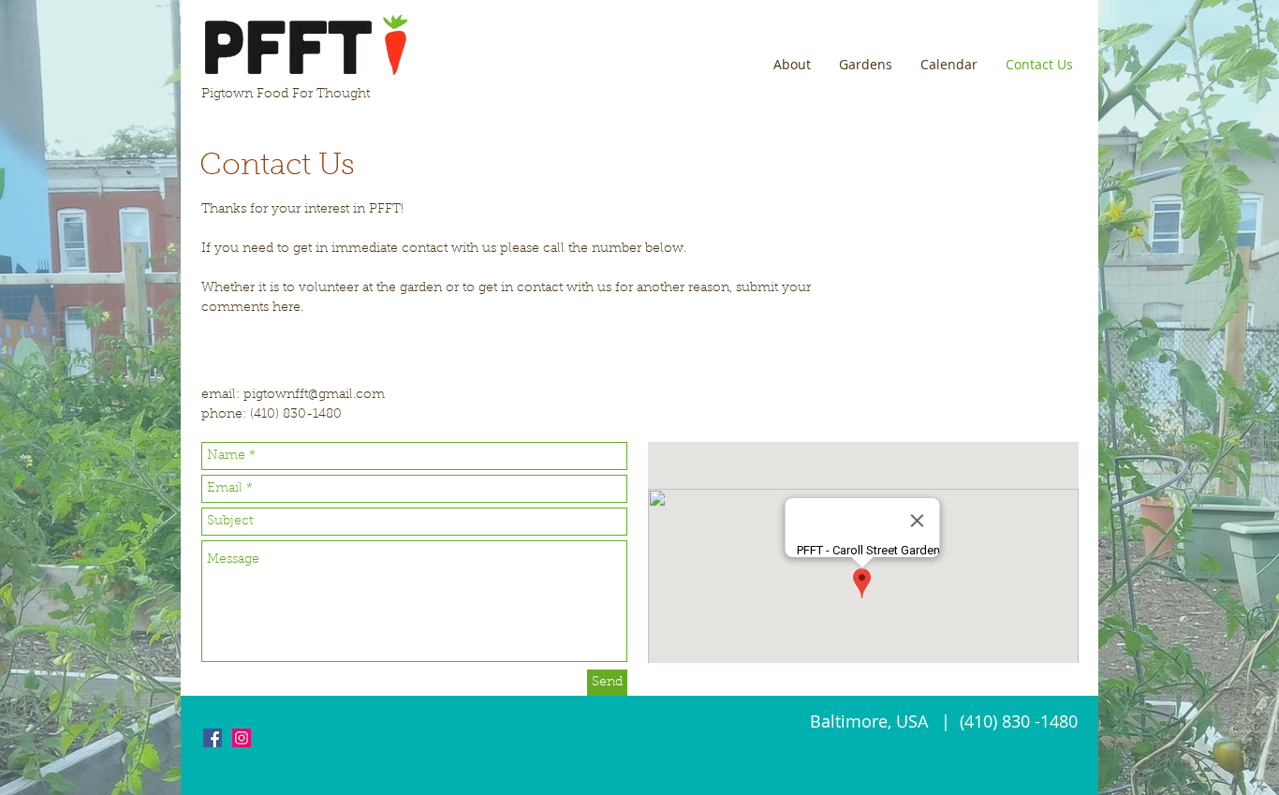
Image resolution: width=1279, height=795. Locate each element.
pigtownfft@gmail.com (314, 395)
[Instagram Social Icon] (241, 738)
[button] (792, 64)
